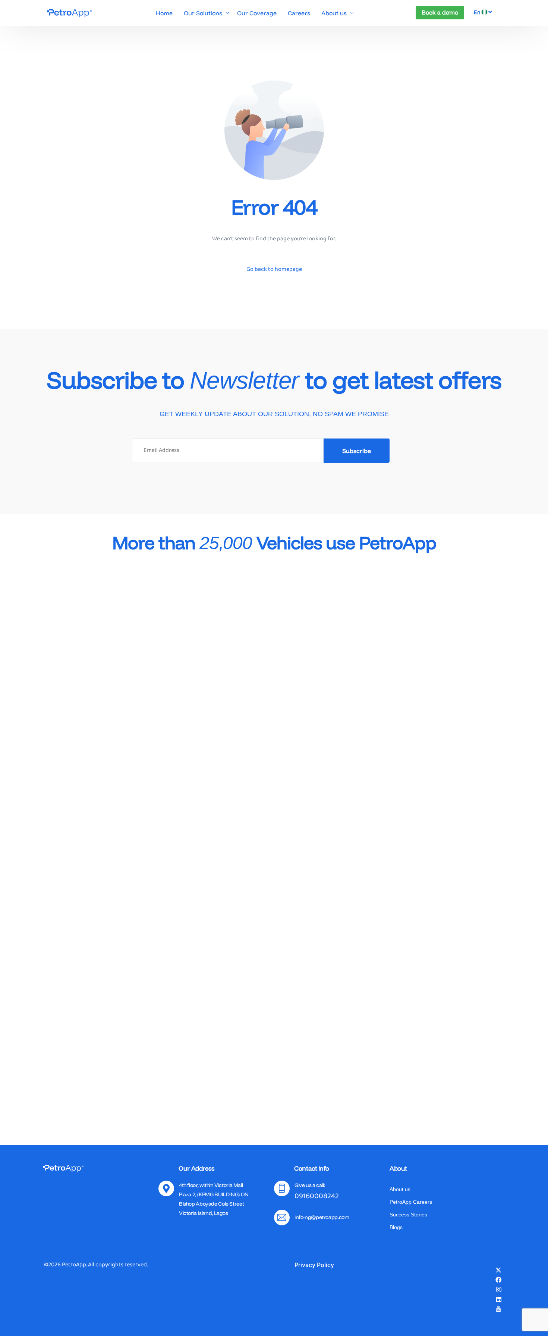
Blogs (396, 1227)
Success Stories (408, 1215)
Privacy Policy (314, 1265)
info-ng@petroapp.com (322, 1217)
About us (400, 1189)
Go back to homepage (274, 269)
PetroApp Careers (411, 1202)
